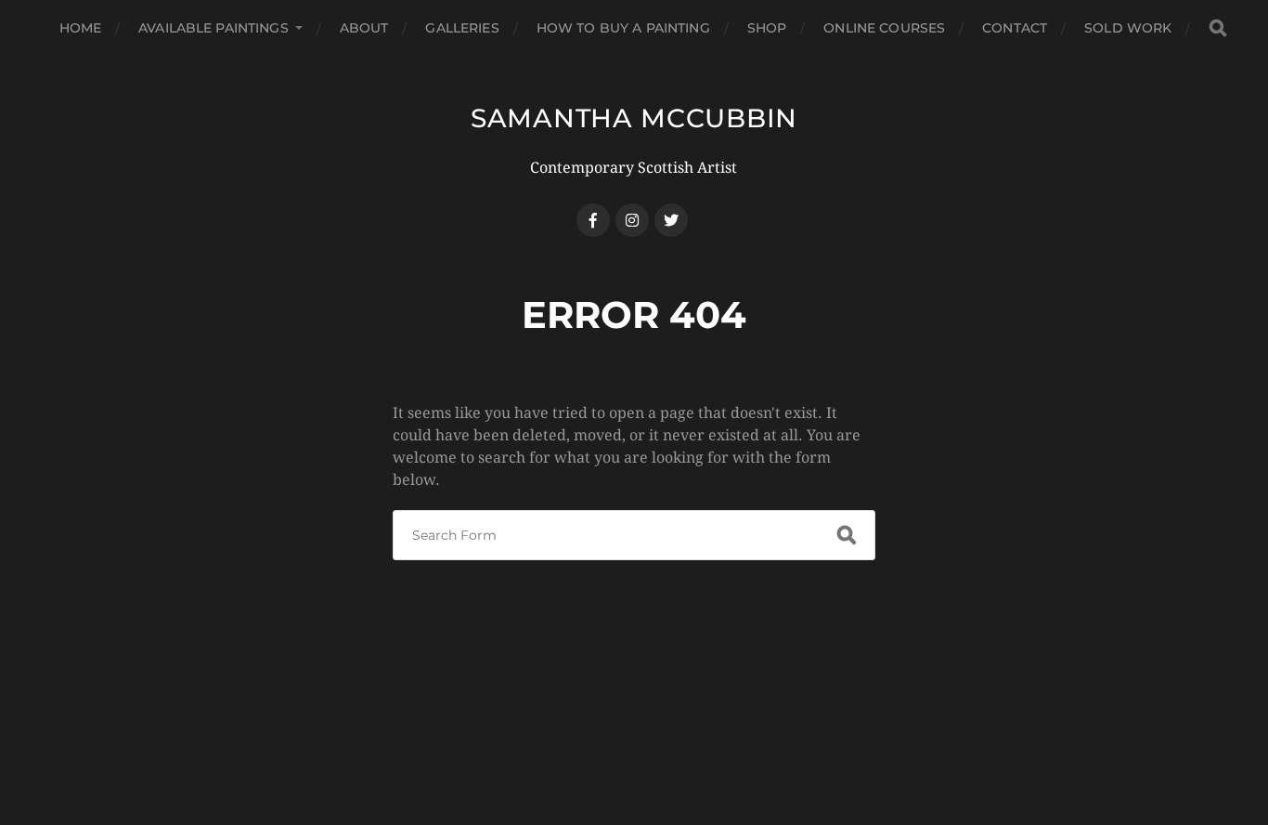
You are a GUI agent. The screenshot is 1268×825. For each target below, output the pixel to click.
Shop (767, 28)
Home (80, 28)
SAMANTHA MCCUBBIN (634, 118)
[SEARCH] (1218, 28)
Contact (1014, 28)
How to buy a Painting (623, 28)
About (364, 28)
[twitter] (671, 220)
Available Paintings (213, 28)
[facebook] (593, 220)
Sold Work (1127, 28)
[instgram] (632, 220)
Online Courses (884, 28)
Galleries (461, 28)
